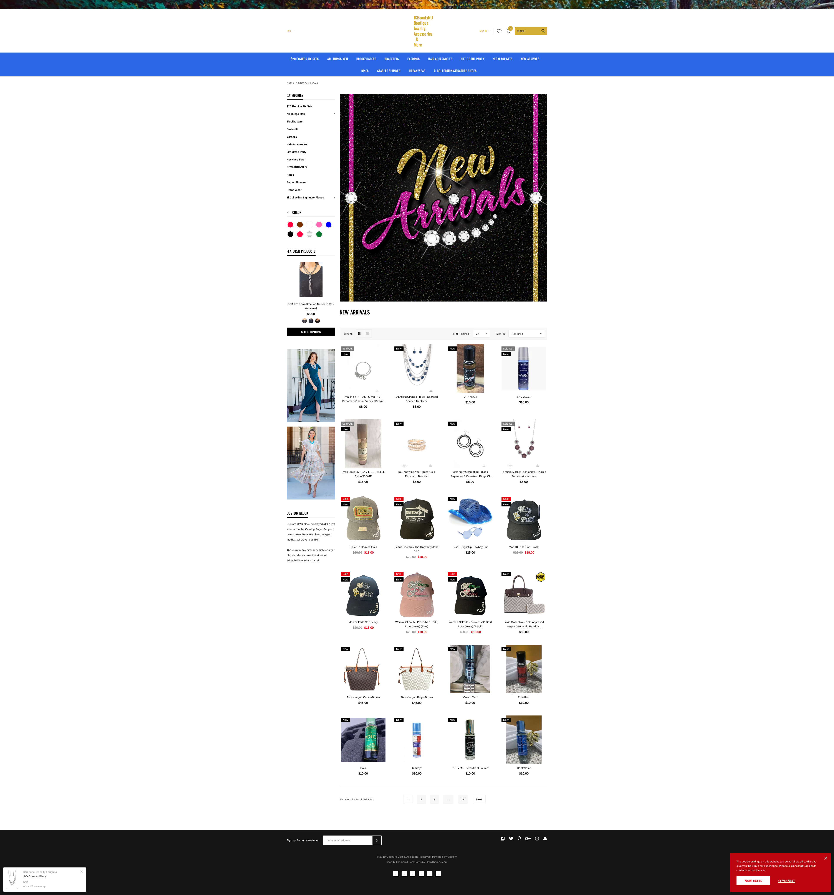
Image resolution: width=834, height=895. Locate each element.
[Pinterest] (519, 839)
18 (463, 799)
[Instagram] (537, 839)
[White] (309, 224)
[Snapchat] (545, 839)
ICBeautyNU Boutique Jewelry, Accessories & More (417, 31)
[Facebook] (503, 839)
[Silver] (309, 234)
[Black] (290, 234)
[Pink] (319, 224)
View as (348, 334)
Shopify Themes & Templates (404, 862)
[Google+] (528, 839)
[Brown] (300, 224)
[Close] (825, 859)
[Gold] (317, 320)
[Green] (319, 234)
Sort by (500, 334)
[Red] (290, 224)
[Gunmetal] (304, 320)
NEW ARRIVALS (308, 82)
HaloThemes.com (436, 862)
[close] (819, 4)
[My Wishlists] (498, 31)
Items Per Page (461, 334)
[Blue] (328, 224)
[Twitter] (511, 839)
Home (290, 82)
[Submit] (376, 840)
